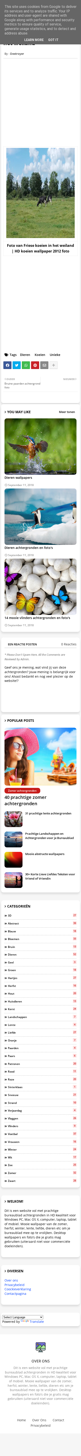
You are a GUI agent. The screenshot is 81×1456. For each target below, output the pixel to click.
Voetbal (42, 1134)
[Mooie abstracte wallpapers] (13, 860)
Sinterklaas (41, 1087)
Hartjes (42, 978)
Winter (42, 1149)
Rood (42, 1071)
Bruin (42, 947)
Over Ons (39, 1420)
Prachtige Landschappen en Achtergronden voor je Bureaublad (49, 836)
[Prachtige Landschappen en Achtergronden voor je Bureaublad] (13, 839)
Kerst (42, 1009)
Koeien (40, 355)
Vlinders (41, 1126)
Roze (42, 1079)
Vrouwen (42, 1142)
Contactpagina (15, 1293)
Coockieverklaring (17, 1289)
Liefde (42, 1032)
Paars (41, 1056)
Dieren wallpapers (18, 477)
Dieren (25, 355)
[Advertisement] (40, 102)
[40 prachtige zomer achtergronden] (40, 757)
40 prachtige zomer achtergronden (25, 800)
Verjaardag (41, 1110)
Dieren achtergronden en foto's (28, 548)
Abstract (42, 923)
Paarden (41, 1048)
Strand (42, 1103)
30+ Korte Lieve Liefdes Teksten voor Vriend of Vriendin (50, 876)
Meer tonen (67, 412)
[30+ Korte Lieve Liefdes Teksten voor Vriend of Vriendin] (13, 880)
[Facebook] (7, 365)
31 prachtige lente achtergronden (48, 813)
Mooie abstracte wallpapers (44, 854)
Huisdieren (42, 1001)
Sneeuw (42, 1095)
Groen (42, 970)
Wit (42, 1157)
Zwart (42, 1181)
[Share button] (54, 365)
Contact (58, 1420)
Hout (42, 993)
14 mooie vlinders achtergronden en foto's (37, 618)
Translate (37, 1321)
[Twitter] (17, 365)
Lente (41, 1025)
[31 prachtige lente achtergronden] (13, 819)
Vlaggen (42, 1118)
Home (21, 1420)
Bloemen (42, 939)
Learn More (34, 40)
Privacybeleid (14, 1285)
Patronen (42, 1064)
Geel (41, 962)
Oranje (41, 1040)
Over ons (11, 1280)
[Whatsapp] (26, 365)
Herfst (42, 986)
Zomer (42, 1173)
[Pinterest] (35, 365)
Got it (53, 40)
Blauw (42, 931)
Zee (42, 1165)
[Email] (44, 365)
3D (42, 915)
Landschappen (41, 1017)
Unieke (55, 355)
